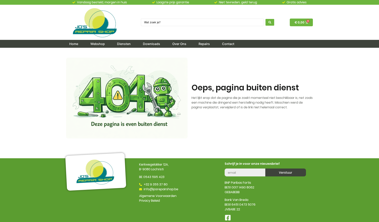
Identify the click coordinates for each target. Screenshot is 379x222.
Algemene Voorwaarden (157, 196)
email (229, 167)
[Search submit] (269, 22)
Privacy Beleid (149, 200)
